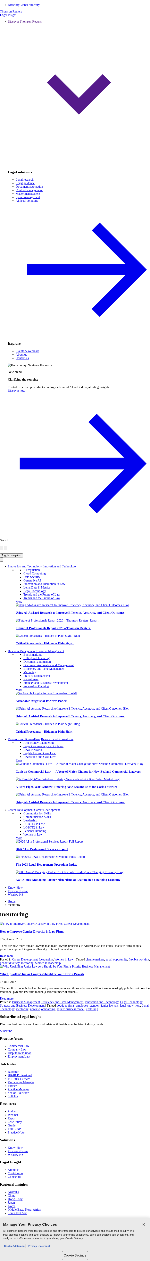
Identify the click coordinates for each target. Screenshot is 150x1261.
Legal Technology (34, 591)
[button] (79, 93)
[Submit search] (5, 548)
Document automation (29, 186)
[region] (75, 1239)
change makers (95, 959)
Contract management (29, 190)
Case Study (15, 1122)
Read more (6, 956)
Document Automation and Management (48, 665)
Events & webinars (27, 351)
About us (21, 354)
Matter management (28, 193)
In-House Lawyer (19, 1078)
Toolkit (72, 693)
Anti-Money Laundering (38, 742)
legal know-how (130, 1005)
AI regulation (31, 570)
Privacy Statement (38, 1246)
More (19, 601)
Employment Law (19, 1056)
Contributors (15, 1173)
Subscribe (6, 1031)
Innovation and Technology (25, 566)
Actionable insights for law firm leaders (41, 701)
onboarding (48, 1009)
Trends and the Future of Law (41, 594)
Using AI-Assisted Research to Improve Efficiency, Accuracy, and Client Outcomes (70, 612)
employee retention (87, 1005)
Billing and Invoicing (36, 658)
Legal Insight (8, 15)
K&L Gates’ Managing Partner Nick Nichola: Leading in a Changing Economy (68, 879)
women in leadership (48, 963)
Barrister (13, 1071)
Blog (126, 605)
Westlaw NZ (15, 894)
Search (4, 540)
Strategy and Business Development (45, 682)
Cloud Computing (34, 573)
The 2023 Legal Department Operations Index (46, 864)
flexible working (139, 959)
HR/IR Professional (20, 1075)
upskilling (92, 1009)
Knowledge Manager (21, 1082)
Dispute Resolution (19, 1053)
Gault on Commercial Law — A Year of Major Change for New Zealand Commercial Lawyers (78, 771)
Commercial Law (18, 1046)
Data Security (31, 577)
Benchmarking (32, 654)
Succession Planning (36, 686)
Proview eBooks (18, 891)
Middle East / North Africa (24, 1209)
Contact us (22, 358)
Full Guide (14, 1129)
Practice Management (36, 675)
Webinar (13, 1115)
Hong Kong (15, 1199)
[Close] (143, 1224)
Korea (11, 1206)
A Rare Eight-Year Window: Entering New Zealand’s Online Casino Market (66, 786)
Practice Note (16, 1132)
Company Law (17, 1049)
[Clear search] (1, 548)
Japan (11, 1202)
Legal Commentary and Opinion (43, 746)
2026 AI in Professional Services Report (42, 849)
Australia (13, 1192)
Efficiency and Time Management (44, 668)
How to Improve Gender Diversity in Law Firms (32, 931)
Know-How (15, 887)
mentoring (27, 963)
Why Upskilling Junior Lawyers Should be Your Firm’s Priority (42, 974)
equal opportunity (116, 959)
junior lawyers (110, 1005)
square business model (70, 1009)
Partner (12, 1085)
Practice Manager (18, 1089)
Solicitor (13, 1096)
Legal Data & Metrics (36, 587)
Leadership (30, 820)
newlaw (35, 1009)
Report (94, 620)
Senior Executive (18, 1092)
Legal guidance (25, 183)
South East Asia (17, 1213)
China (11, 1195)
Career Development (20, 810)
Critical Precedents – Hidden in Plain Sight (45, 643)
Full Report (76, 841)
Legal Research (33, 749)
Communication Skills (37, 813)
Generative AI (32, 580)
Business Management (22, 651)
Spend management (28, 197)
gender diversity (10, 963)
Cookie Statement (14, 1246)
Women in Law (33, 834)
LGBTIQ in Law (34, 824)
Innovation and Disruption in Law (44, 584)
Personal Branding (34, 831)
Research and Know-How (24, 739)
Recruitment (30, 679)
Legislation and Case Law (39, 753)
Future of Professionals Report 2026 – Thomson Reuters (53, 628)
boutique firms (65, 1005)
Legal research (25, 179)
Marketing (29, 672)
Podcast (12, 1111)
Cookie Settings (75, 1255)
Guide (11, 1125)
